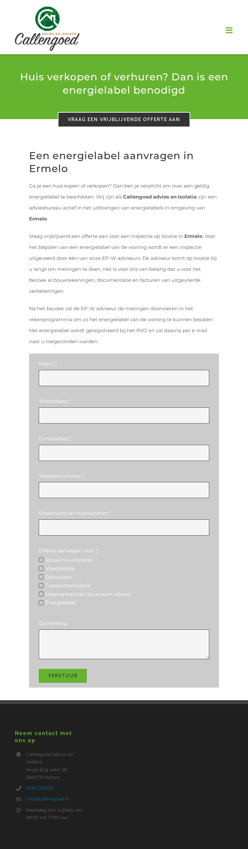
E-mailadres (55, 438)
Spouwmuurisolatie (68, 560)
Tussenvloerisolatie (67, 585)
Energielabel (60, 602)
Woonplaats (55, 401)
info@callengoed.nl (47, 799)
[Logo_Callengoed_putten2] (47, 9)
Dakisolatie (58, 577)
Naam (48, 364)
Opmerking (53, 623)
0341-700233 (40, 788)
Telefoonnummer (61, 476)
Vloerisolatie (59, 568)
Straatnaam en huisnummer (75, 513)
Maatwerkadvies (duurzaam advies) (88, 594)
